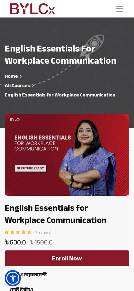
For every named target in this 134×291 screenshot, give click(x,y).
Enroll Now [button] (67, 258)
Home (11, 76)
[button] (12, 278)
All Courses (17, 85)
